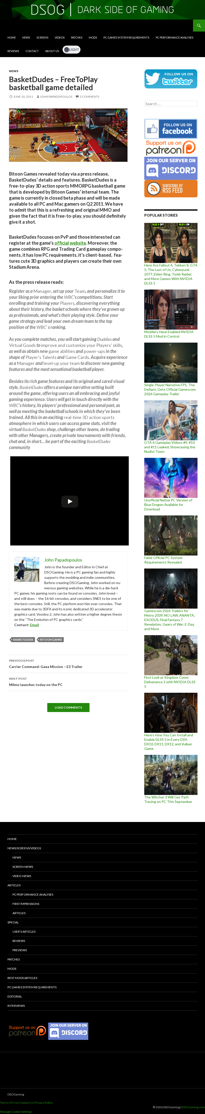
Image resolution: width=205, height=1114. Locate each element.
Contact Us (26, 1102)
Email (34, 625)
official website (70, 243)
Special (13, 922)
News (26, 37)
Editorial (15, 996)
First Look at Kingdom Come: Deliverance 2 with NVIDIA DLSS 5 (170, 681)
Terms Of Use (9, 1102)
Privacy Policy (43, 1102)
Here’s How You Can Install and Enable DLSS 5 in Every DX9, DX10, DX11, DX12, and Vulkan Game (168, 742)
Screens (42, 37)
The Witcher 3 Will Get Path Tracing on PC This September (168, 799)
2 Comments (89, 96)
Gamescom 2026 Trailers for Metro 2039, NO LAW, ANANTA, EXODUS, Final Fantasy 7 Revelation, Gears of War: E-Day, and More (169, 620)
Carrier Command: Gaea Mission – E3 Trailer (45, 664)
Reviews (13, 51)
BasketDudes (23, 639)
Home (12, 37)
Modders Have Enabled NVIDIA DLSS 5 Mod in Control (169, 334)
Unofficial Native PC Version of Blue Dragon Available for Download (168, 504)
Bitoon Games (51, 639)
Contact (32, 51)
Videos (59, 37)
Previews (19, 950)
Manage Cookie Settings (16, 1111)
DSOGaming (16, 1094)
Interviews (16, 1006)
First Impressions (25, 904)
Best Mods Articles (22, 978)
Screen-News (22, 867)
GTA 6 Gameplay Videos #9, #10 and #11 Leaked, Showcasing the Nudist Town (169, 447)
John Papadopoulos (56, 96)
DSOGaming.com (193, 1107)
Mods (93, 37)
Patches (76, 37)
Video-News (21, 876)
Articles (14, 885)
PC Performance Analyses (174, 37)
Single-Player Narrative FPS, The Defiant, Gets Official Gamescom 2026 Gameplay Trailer (170, 389)
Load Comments (68, 707)
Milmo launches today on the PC (35, 682)
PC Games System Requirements (126, 37)
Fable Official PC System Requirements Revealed (163, 559)
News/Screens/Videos (24, 848)
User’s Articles (24, 931)
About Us (52, 51)
